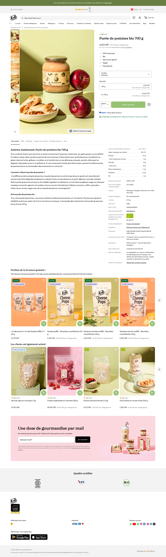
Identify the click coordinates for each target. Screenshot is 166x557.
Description (15, 141)
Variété (104, 73)
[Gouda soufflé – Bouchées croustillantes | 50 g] (65, 308)
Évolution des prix (55, 141)
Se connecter (83, 440)
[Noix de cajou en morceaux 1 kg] (28, 378)
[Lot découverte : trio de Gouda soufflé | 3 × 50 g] (28, 308)
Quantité (104, 104)
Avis (65, 141)
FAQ (22, 141)
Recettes (29, 141)
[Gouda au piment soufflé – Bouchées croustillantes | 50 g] (137, 308)
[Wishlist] (134, 18)
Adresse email (26, 440)
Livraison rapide (17, 9)
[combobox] (75, 18)
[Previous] (10, 23)
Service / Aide (149, 9)
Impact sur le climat (41, 141)
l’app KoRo (107, 3)
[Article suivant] (15, 132)
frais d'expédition (127, 47)
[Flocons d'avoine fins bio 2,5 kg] (101, 378)
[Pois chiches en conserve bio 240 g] (137, 378)
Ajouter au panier (128, 105)
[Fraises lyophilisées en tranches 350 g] (65, 378)
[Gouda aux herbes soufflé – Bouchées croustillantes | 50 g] (101, 308)
